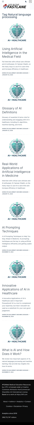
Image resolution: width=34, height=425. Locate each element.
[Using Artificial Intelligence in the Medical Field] (17, 33)
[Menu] (3, 1)
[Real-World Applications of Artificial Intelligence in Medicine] (17, 148)
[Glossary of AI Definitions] (17, 92)
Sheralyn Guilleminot (9, 73)
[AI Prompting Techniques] (17, 212)
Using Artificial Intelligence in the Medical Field (14, 52)
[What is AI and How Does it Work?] (17, 334)
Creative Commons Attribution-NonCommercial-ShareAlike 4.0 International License (16, 389)
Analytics (20, 401)
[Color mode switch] (25, 1)
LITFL (6, 387)
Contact (28, 401)
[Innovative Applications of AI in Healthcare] (17, 270)
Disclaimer (17, 406)
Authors (12, 401)
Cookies (9, 406)
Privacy (25, 406)
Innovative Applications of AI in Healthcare (16, 289)
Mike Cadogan (23, 73)
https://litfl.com (21, 394)
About (5, 401)
